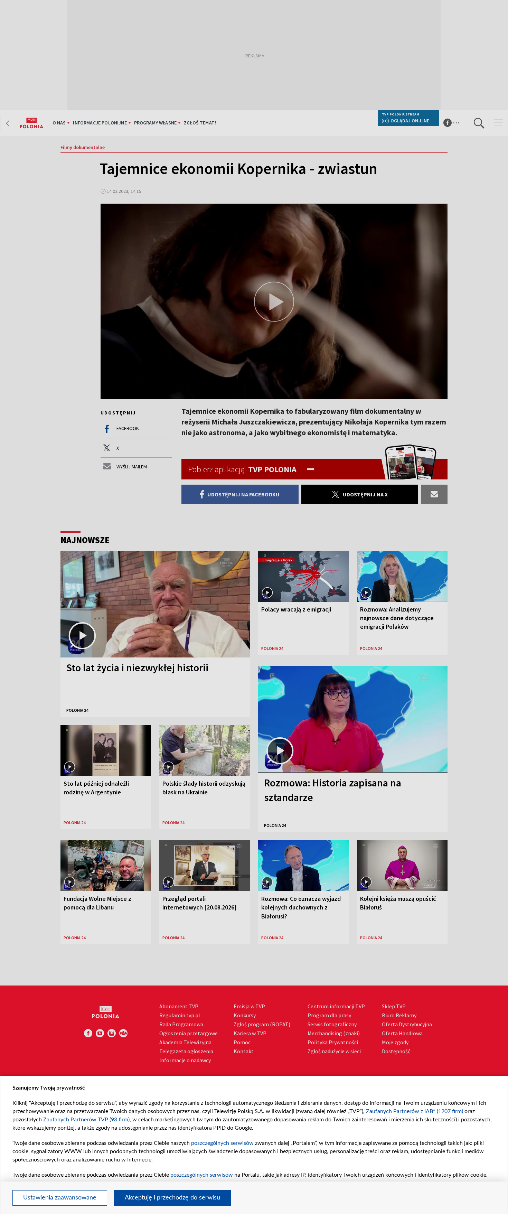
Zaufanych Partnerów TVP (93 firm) (86, 1119)
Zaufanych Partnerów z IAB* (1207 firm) (414, 1111)
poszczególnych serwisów (222, 1143)
